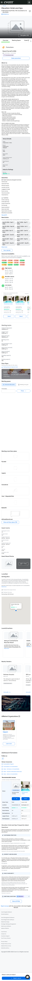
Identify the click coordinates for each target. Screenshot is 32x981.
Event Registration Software (7, 919)
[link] (12, 668)
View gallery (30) (24, 35)
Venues (4, 5)
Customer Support (5, 936)
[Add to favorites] (30, 11)
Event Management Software (7, 917)
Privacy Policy (4, 941)
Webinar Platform (5, 928)
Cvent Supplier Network (6, 912)
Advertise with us (5, 948)
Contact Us (3, 933)
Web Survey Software (6, 926)
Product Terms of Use (6, 943)
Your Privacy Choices (6, 938)
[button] (29, 308)
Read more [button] (6, 648)
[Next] (30, 40)
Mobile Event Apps (5, 921)
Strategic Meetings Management (8, 924)
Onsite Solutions (5, 914)
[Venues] (29, 2)
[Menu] (1, 2)
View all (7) (4, 215)
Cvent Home (4, 931)
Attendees (4, 388)
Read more (4, 586)
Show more (4, 247)
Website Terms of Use (6, 945)
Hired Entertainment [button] (8, 683)
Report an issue (5, 906)
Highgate (5, 732)
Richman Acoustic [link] (8, 674)
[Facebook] (3, 758)
